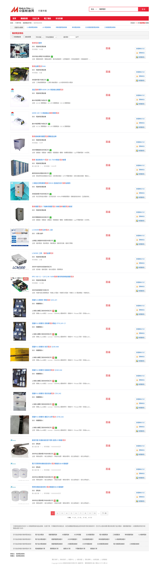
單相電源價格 (76, 27)
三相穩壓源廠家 (134, 544)
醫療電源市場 (27, 23)
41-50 (90, 518)
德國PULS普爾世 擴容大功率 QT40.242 (48, 417)
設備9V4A (39, 66)
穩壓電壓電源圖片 (57, 539)
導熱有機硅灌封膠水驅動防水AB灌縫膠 (47, 487)
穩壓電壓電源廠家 (57, 544)
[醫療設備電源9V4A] (19, 74)
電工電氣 (47, 18)
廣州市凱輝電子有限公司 (39, 100)
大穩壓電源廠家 (72, 544)
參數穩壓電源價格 (61, 27)
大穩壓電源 (65, 535)
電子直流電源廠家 (40, 544)
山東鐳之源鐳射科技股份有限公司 (42, 241)
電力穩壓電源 (103, 535)
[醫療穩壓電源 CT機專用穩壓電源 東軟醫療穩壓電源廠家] (19, 214)
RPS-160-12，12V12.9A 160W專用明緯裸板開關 (53, 276)
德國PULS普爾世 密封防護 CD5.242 (46, 393)
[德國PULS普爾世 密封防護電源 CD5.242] (19, 401)
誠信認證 (28, 37)
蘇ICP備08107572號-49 (100, 563)
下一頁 (104, 513)
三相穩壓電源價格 (109, 27)
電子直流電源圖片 (40, 539)
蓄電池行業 (66, 549)
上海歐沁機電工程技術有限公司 (42, 311)
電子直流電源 (39, 535)
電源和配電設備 (41, 47)
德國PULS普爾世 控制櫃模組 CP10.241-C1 (49, 323)
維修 (37, 43)
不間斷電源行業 (80, 549)
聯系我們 (63, 560)
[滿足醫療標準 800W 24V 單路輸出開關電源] (19, 97)
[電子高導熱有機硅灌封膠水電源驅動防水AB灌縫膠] (19, 471)
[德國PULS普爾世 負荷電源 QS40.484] (19, 354)
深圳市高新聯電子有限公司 (40, 290)
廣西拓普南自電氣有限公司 (40, 173)
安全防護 (59, 18)
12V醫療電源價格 (32, 27)
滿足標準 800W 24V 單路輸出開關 (47, 89)
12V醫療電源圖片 (120, 539)
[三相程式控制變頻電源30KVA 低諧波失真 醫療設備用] (19, 191)
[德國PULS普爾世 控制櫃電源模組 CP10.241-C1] (19, 331)
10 (94, 513)
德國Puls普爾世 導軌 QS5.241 (44, 300)
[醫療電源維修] (19, 51)
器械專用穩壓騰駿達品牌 (44, 136)
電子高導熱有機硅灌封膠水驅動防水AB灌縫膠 (50, 463)
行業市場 (42, 10)
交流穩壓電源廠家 (102, 544)
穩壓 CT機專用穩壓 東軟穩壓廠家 (52, 206)
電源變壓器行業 (40, 549)
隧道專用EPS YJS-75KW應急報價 (49, 160)
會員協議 (96, 560)
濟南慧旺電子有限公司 (39, 80)
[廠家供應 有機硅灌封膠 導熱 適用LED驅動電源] (19, 448)
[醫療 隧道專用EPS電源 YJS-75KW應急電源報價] (19, 167)
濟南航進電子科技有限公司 (40, 194)
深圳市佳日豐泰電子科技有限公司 (42, 454)
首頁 (14, 18)
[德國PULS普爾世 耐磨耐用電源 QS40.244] (20, 378)
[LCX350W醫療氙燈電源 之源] (19, 238)
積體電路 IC (39, 304)
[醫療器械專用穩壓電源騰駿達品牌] (19, 144)
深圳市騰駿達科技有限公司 (40, 150)
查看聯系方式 (140, 49)
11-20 (74, 518)
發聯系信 (142, 53)
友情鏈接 (104, 560)
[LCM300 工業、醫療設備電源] (19, 261)
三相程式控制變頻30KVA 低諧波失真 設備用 (51, 183)
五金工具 (35, 18)
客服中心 (71, 560)
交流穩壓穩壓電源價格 (92, 27)
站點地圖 (79, 560)
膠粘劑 (38, 444)
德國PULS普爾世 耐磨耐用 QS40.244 (47, 370)
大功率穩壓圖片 (72, 539)
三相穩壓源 (116, 535)
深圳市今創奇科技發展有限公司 (42, 267)
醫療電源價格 (20, 554)
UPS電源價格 (46, 27)
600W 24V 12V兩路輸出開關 (45, 113)
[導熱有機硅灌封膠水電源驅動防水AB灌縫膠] (19, 495)
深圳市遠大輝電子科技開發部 (41, 56)
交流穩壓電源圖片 (88, 539)
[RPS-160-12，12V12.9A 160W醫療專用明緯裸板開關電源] (19, 284)
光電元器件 (39, 234)
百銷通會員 (17, 37)
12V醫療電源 (142, 535)
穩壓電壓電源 (53, 535)
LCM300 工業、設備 (42, 253)
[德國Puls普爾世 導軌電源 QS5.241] (19, 308)
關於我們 (55, 560)
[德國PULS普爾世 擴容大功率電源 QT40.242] (19, 425)
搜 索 (143, 9)
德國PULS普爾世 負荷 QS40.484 (45, 347)
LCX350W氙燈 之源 (42, 230)
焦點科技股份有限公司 (70, 563)
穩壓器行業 (93, 549)
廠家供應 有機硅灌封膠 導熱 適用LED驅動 (49, 440)
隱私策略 (88, 560)
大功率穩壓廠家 (87, 544)
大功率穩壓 (77, 535)
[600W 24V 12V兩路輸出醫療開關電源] (19, 121)
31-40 (85, 518)
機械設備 (24, 18)
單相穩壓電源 (129, 535)
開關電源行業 (54, 549)
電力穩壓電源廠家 (119, 544)
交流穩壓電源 (90, 535)
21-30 (79, 518)
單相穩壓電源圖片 (104, 539)
